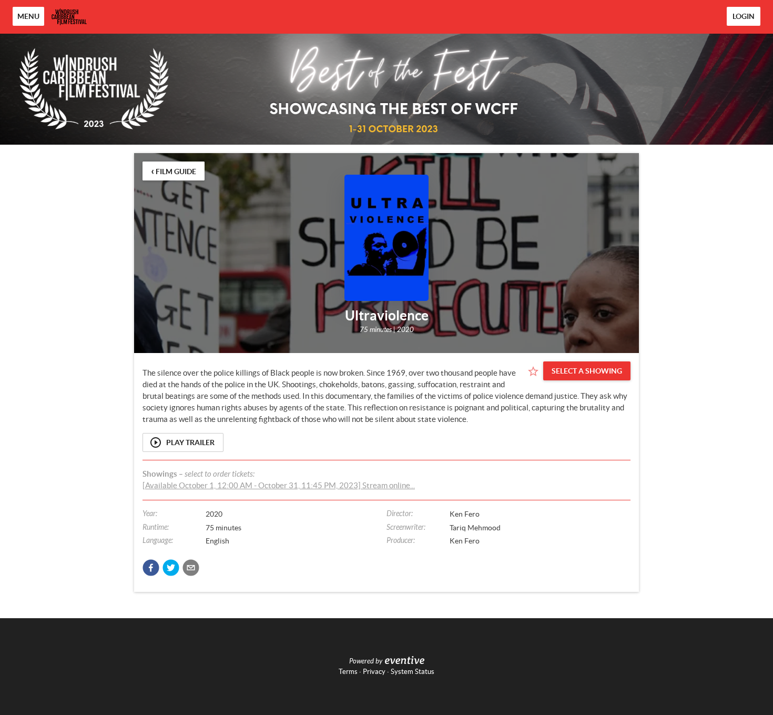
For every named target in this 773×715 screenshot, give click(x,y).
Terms (348, 672)
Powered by (365, 661)
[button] (151, 567)
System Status (412, 672)
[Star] (533, 371)
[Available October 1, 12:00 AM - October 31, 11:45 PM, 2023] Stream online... (279, 485)
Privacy (374, 672)
